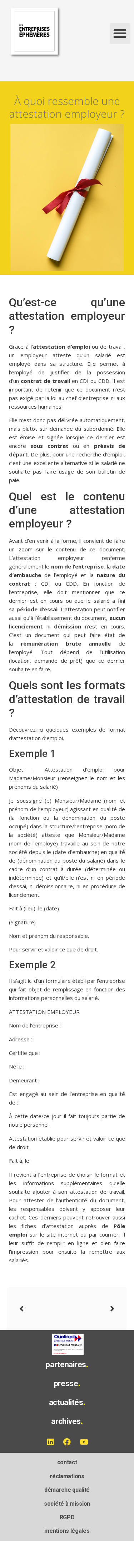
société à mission (67, 1503)
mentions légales (66, 1530)
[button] (120, 33)
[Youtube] (83, 1441)
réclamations (67, 1476)
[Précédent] (43, 1308)
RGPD (67, 1517)
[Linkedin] (50, 1441)
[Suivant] (91, 1308)
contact (67, 1462)
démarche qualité (67, 1489)
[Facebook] (67, 1441)
